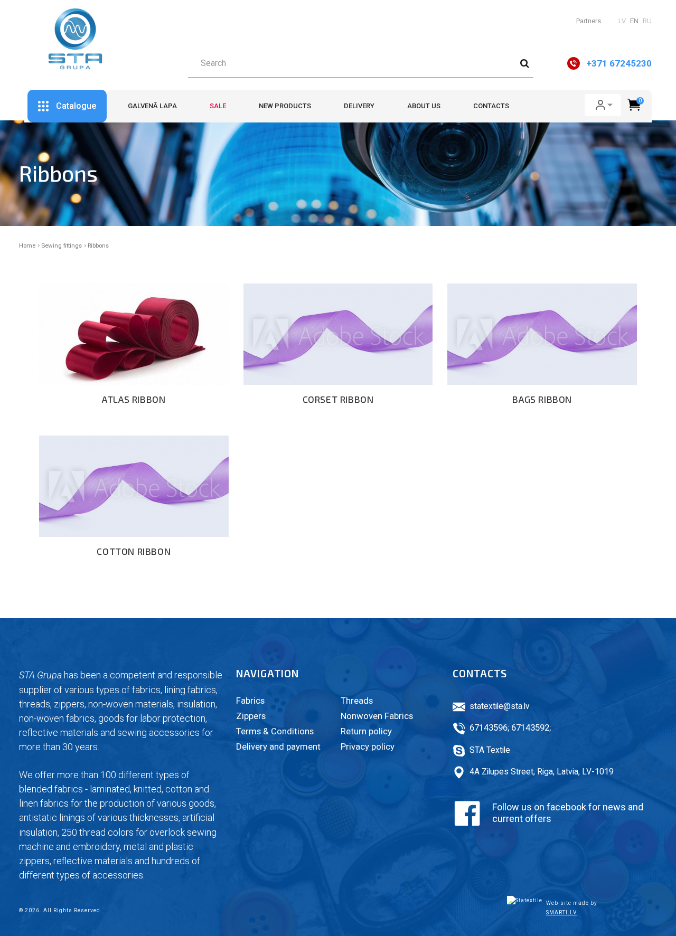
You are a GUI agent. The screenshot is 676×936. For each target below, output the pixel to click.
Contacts (491, 106)
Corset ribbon (338, 399)
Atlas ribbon (133, 399)
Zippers (251, 716)
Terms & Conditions (275, 731)
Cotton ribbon (134, 551)
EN (634, 21)
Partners (588, 21)
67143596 (489, 727)
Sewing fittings (61, 245)
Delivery (359, 106)
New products (285, 106)
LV (622, 21)
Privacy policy (368, 746)
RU (647, 21)
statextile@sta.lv (500, 706)
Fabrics (250, 700)
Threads (357, 700)
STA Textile (490, 750)
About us (423, 106)
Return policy (366, 731)
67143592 (530, 727)
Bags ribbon (542, 399)
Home (27, 245)
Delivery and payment (278, 746)
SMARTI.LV (561, 912)
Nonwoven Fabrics (377, 716)
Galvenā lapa (152, 106)
